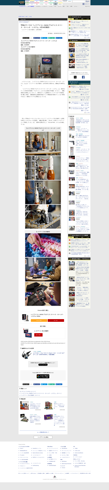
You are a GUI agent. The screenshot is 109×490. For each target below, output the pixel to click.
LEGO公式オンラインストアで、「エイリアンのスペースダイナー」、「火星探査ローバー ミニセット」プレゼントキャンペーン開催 (59, 421)
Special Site (75, 40)
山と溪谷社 (49, 457)
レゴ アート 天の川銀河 (41, 331)
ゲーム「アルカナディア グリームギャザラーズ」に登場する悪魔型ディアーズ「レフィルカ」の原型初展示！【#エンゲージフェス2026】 (82, 231)
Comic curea (77, 450)
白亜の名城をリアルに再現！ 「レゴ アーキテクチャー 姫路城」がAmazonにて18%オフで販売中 (35, 419)
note (52, 384)
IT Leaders (22, 455)
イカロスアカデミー (66, 457)
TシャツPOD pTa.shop (80, 461)
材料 (71, 6)
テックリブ (62, 465)
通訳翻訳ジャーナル (66, 452)
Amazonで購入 (39, 320)
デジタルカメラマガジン (25, 463)
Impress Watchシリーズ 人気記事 (80, 235)
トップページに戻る (43, 437)
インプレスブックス (37, 463)
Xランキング (75, 82)
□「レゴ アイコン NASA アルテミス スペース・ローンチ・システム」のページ (41, 393)
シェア (37, 384)
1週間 (82, 18)
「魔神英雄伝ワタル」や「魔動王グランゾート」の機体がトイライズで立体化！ (82, 305)
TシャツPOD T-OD (53, 452)
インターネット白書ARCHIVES (26, 468)
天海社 (76, 448)
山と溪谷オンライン (53, 459)
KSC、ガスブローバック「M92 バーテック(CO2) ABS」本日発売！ (81, 143)
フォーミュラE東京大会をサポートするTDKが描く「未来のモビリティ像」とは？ (82, 50)
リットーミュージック (53, 448)
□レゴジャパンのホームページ (28, 391)
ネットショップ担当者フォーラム (39, 450)
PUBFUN (75, 455)
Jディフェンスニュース (66, 450)
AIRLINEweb (64, 448)
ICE (74, 446)
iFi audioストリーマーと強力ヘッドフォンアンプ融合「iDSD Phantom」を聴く (82, 66)
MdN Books (64, 461)
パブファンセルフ (78, 456)
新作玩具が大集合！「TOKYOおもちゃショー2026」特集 (81, 259)
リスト (31, 384)
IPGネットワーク (76, 459)
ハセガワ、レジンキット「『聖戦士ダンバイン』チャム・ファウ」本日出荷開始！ (82, 130)
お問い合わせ (33, 473)
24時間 (76, 18)
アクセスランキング (76, 17)
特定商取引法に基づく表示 (85, 473)
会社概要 (67, 473)
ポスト (27, 384)
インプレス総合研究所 (24, 452)
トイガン (50, 6)
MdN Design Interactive (66, 463)
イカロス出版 (63, 446)
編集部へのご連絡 (49, 473)
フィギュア (44, 6)
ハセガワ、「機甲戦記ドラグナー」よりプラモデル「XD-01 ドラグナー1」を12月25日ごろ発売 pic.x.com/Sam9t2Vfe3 (80, 93)
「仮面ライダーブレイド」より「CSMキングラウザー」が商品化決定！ (82, 294)
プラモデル (38, 6)
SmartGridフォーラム (37, 448)
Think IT (21, 448)
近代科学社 (49, 463)
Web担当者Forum (23, 450)
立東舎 (50, 455)
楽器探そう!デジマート (53, 450)
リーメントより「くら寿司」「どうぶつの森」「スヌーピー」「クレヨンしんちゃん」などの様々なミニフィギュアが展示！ (82, 301)
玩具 (64, 6)
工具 (67, 6)
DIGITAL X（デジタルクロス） (39, 457)
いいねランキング (84, 84)
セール (75, 6)
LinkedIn (59, 384)
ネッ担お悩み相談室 (24, 459)
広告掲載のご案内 (41, 473)
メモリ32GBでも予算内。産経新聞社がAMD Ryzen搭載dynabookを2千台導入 (82, 56)
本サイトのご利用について (23, 473)
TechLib (63, 467)
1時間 (71, 18)
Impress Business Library (38, 452)
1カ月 (88, 18)
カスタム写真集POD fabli (80, 463)
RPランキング (74, 84)
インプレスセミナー (37, 455)
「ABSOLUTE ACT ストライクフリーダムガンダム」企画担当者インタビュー (82, 279)
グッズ (59, 6)
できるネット (22, 465)
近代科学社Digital (52, 465)
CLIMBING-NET (52, 461)
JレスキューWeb (65, 455)
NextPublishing (36, 465)
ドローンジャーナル (24, 457)
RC (55, 6)
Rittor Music (50, 446)
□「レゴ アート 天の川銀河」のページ (30, 395)
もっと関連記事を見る (42, 432)
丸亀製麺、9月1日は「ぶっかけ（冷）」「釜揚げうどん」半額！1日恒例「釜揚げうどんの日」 (80, 244)
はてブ (45, 384)
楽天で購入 (56, 320)
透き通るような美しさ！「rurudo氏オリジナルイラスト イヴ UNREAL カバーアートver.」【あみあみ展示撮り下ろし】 (82, 207)
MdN (61, 459)
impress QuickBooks (79, 452)
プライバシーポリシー (59, 473)
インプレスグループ (74, 473)
